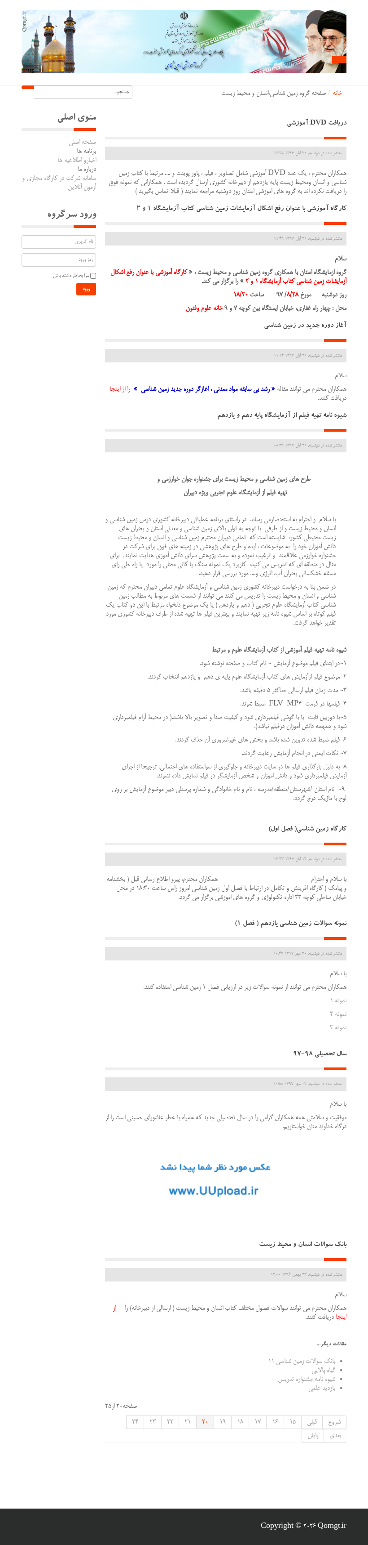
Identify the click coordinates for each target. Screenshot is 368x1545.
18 (240, 1422)
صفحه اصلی (82, 142)
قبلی (312, 1422)
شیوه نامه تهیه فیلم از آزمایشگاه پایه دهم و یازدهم (281, 416)
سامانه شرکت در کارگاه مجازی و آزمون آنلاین (59, 183)
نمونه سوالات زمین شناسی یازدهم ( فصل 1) (290, 924)
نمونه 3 (338, 1028)
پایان (312, 1436)
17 (257, 1422)
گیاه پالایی (323, 1370)
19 (222, 1422)
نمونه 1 (338, 1001)
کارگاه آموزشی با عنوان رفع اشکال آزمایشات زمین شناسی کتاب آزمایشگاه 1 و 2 (241, 209)
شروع (334, 1422)
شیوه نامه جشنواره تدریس (306, 1379)
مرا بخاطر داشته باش (71, 276)
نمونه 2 (338, 1014)
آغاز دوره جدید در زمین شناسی (305, 326)
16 (275, 1422)
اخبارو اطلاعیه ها (76, 160)
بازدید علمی (321, 1388)
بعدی (335, 1436)
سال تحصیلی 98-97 (319, 1054)
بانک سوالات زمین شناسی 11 (301, 1361)
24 (135, 1422)
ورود (86, 289)
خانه (337, 93)
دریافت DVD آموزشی (316, 124)
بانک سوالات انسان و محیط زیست (302, 1245)
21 (187, 1422)
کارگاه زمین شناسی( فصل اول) (307, 830)
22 (170, 1422)
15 (292, 1422)
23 (152, 1422)
